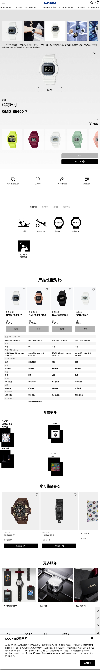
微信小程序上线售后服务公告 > (17, 7)
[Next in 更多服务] (96, 590)
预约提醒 (19, 546)
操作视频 (66, 207)
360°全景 (77, 161)
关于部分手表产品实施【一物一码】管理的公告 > (48, 7)
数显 (4, 100)
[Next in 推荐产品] (96, 522)
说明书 (55, 207)
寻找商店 (50, 90)
